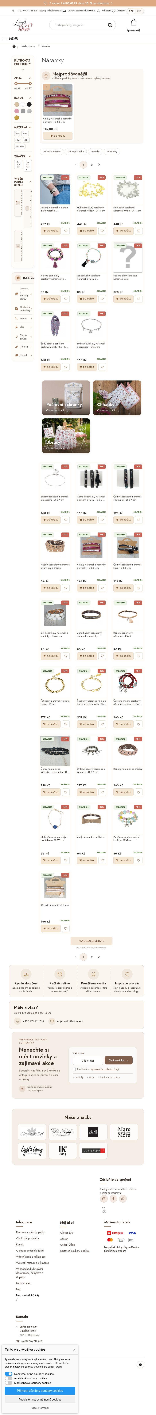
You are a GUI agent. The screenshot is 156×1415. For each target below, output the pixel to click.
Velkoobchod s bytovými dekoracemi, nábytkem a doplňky (29, 1273)
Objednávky (66, 1232)
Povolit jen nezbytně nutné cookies (39, 1399)
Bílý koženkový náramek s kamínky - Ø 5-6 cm (54, 634)
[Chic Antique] (63, 1132)
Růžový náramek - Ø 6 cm (55, 905)
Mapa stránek (23, 1283)
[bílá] (23, 104)
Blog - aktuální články (27, 1295)
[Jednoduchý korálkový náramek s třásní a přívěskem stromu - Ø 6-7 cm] (91, 258)
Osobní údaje (67, 1245)
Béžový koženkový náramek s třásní (123, 634)
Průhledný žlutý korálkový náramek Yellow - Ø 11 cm (91, 209)
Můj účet (67, 1222)
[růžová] (16, 111)
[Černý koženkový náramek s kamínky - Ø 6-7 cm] (128, 479)
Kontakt (23, 318)
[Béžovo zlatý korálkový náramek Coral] (128, 258)
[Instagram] (104, 1199)
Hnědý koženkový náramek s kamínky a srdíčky (55, 566)
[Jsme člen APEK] (103, 1210)
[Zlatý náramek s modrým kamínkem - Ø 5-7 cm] (55, 819)
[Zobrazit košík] (133, 22)
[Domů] (16, 46)
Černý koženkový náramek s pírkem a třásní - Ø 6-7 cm (91, 498)
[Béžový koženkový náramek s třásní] (128, 615)
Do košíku (59, 135)
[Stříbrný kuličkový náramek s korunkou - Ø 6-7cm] (91, 326)
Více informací (40, 1407)
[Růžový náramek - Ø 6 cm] (55, 887)
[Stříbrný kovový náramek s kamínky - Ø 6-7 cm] (91, 751)
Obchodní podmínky (25, 308)
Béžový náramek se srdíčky (127, 769)
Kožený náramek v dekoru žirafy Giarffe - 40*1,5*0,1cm (54, 209)
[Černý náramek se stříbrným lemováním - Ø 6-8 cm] (55, 751)
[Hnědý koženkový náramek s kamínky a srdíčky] (55, 547)
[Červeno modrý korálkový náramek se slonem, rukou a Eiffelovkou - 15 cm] (128, 683)
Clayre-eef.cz (23, 336)
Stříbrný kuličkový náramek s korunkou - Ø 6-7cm (91, 345)
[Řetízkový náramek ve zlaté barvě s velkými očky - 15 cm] (91, 683)
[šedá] (23, 111)
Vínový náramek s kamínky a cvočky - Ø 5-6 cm (57, 120)
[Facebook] (113, 1199)
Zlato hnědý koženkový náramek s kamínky (89, 634)
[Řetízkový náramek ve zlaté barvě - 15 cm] (55, 683)
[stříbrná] (29, 111)
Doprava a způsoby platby (24, 294)
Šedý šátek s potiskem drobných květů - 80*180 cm (54, 345)
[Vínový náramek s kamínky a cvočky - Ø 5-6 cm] (58, 100)
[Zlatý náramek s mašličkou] (91, 819)
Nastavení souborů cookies (74, 1251)
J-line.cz (24, 346)
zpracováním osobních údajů (105, 1069)
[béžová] (16, 104)
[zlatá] (16, 117)
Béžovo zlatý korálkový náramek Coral (125, 277)
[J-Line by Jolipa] (93, 1132)
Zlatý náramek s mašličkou (91, 837)
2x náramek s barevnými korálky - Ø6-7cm (126, 839)
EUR (139, 11)
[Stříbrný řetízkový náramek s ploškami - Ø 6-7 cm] (55, 479)
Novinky (95, 151)
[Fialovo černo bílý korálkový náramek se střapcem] (55, 258)
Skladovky (112, 151)
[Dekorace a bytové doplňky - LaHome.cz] (23, 25)
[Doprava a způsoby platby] (122, 1237)
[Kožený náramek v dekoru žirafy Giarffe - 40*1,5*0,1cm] (55, 189)
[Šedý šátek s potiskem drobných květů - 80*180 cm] (55, 326)
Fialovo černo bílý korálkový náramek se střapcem (52, 277)
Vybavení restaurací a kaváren (32, 1262)
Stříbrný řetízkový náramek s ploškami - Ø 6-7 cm (54, 498)
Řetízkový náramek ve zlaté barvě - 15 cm (55, 702)
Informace (32, 278)
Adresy (64, 1238)
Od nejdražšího (76, 151)
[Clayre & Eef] (32, 1132)
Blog (22, 327)
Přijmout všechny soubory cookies (40, 1390)
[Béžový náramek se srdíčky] (128, 751)
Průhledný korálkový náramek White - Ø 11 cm (127, 209)
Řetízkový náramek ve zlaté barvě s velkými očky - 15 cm (91, 702)
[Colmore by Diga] (93, 1151)
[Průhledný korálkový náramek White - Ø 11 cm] (128, 189)
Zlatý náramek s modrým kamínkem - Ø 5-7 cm (54, 839)
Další (99, 165)
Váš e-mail (78, 1053)
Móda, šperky (28, 46)
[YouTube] (123, 1199)
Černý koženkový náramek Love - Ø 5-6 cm (127, 566)
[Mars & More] (124, 1132)
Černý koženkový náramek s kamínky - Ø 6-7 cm (127, 498)
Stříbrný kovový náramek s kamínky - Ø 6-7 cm (91, 770)
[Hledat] (110, 25)
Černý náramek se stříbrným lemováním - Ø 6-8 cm (55, 770)
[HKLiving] (63, 1151)
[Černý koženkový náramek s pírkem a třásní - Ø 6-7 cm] (91, 479)
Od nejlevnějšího (51, 151)
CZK (131, 11)
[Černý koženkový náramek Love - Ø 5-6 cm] (128, 547)
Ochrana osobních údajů (30, 1250)
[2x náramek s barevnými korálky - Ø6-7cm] (128, 819)
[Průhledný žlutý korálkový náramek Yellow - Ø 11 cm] (91, 189)
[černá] (29, 104)
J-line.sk (23, 355)
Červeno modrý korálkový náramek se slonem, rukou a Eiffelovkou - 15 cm (127, 702)
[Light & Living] (32, 1151)
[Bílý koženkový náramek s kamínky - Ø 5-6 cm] (55, 615)
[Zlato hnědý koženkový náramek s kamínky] (91, 615)
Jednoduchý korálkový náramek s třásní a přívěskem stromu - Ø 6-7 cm (90, 277)
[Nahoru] (140, 1364)
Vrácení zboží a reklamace (30, 1256)
